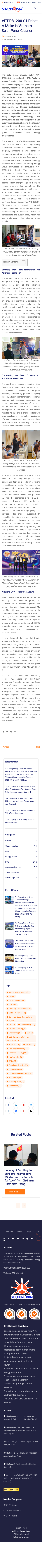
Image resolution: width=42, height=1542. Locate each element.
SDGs (12, 1061)
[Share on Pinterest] (11, 731)
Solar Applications (13, 867)
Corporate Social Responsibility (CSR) (19, 1018)
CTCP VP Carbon (10, 1516)
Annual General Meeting (19, 992)
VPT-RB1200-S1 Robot (16, 278)
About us (24, 2)
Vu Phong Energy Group (13, 39)
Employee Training (17, 1029)
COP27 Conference (17, 1013)
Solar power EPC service (16, 1353)
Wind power (15, 1086)
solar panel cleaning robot (20, 75)
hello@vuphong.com (21, 1537)
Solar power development (20, 1073)
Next (38, 747)
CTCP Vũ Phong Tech (12, 1510)
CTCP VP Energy (10, 1505)
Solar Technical (12, 872)
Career (39, 2)
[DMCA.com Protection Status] (11, 1491)
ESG (7, 862)
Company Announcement (20, 1009)
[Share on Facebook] (3, 731)
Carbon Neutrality (16, 1000)
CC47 (12, 1005)
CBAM (8, 841)
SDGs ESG (8, 1231)
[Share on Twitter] (7, 731)
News (29, 2)
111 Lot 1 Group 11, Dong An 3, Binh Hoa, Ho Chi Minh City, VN (20, 1418)
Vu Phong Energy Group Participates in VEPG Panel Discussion (20, 811)
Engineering (15, 1033)
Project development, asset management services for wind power (19, 1361)
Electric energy (28, 1025)
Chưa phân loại (11, 846)
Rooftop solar (16, 1057)
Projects (30, 1231)
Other (34, 2)
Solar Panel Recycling (18, 1065)
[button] (22, 262)
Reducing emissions (18, 1049)
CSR (7, 851)
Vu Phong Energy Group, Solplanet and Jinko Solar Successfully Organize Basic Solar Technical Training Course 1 (20, 789)
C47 (11, 996)
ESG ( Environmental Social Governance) (18, 1038)
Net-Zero (30, 1045)
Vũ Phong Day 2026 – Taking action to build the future (20, 820)
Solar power (15, 1069)
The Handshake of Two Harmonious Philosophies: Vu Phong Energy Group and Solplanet (19, 801)
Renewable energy (18, 1053)
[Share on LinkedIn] (15, 731)
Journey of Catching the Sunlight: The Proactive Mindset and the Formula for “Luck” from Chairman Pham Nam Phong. (19, 1177)
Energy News (11, 856)
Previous (5, 747)
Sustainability (15, 1077)
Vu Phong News (12, 878)
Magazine (14, 1045)
